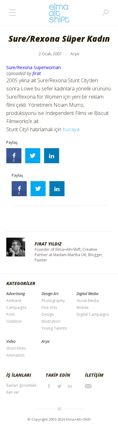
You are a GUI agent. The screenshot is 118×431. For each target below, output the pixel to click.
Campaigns (16, 307)
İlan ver (12, 392)
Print (10, 314)
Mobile (82, 307)
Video (11, 341)
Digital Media (87, 293)
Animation (15, 355)
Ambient (13, 300)
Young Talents (54, 328)
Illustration (51, 321)
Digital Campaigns (92, 314)
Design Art (50, 293)
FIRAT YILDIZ (48, 244)
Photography (53, 300)
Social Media (87, 300)
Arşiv (74, 54)
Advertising (15, 293)
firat (36, 73)
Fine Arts (49, 307)
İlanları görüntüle (21, 385)
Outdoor (14, 321)
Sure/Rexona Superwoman (33, 67)
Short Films (16, 348)
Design (48, 314)
